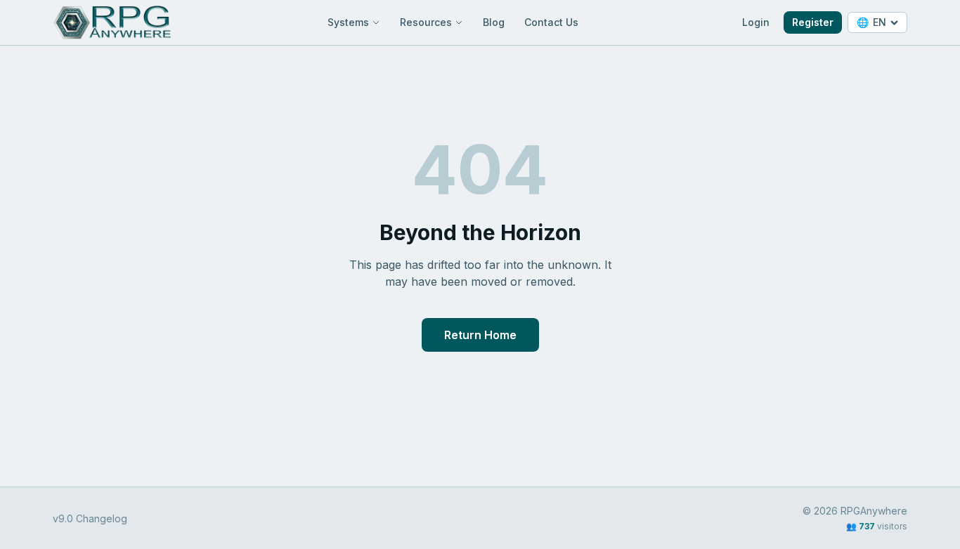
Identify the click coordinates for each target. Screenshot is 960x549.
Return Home (480, 335)
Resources (426, 22)
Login (756, 22)
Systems (348, 22)
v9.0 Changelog (90, 518)
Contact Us (551, 22)
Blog (494, 22)
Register (812, 22)
